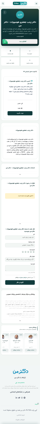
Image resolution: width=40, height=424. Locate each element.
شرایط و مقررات (23, 277)
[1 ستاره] (33, 252)
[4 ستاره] (25, 252)
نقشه (19, 108)
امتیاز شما (32, 250)
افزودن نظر (20, 282)
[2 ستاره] (31, 252)
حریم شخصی (21, 415)
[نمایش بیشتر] (20, 174)
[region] (20, 343)
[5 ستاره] (23, 252)
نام (34, 234)
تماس (19, 104)
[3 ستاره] (28, 252)
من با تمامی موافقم (24, 277)
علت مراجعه (31, 242)
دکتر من (22, 410)
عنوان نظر (32, 256)
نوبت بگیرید (20, 113)
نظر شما (33, 264)
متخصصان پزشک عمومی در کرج (15, 314)
